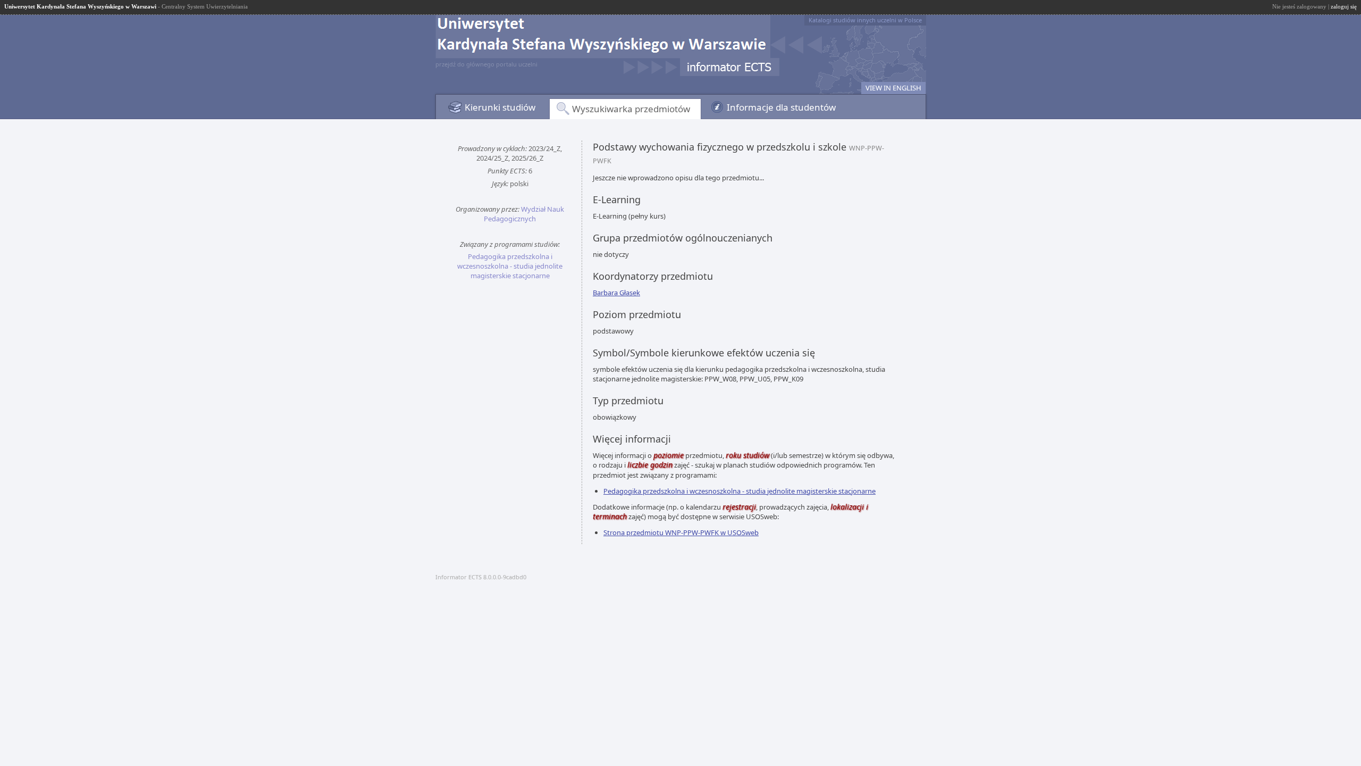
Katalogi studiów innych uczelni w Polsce (865, 20)
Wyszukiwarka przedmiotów (631, 109)
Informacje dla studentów (781, 107)
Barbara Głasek (616, 292)
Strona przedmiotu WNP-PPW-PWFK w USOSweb (681, 532)
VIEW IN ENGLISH (893, 88)
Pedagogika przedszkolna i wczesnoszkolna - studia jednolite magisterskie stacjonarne (509, 266)
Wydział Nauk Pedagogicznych (524, 213)
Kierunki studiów (500, 107)
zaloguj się (1344, 6)
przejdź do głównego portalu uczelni (486, 64)
